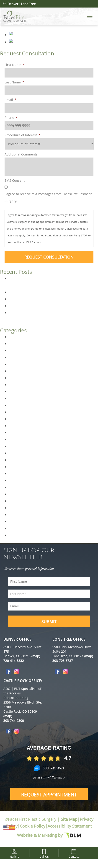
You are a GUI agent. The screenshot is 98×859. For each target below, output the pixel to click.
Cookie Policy (32, 826)
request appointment (49, 794)
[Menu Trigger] (89, 17)
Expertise (17, 377)
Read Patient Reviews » (49, 777)
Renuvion (17, 507)
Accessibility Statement (70, 826)
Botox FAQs (19, 305)
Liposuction (19, 452)
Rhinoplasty (19, 521)
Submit (49, 621)
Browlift (15, 350)
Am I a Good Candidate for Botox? (38, 298)
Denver (13, 3)
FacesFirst (17, 398)
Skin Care (17, 535)
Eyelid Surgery (21, 384)
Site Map (69, 819)
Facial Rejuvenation (25, 405)
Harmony (17, 418)
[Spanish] (12, 827)
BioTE (14, 336)
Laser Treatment (23, 432)
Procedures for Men (26, 500)
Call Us (44, 856)
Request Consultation (49, 257)
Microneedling (21, 459)
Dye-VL (15, 364)
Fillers (14, 411)
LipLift (14, 446)
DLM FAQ (17, 357)
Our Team (17, 487)
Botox (14, 343)
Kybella (15, 425)
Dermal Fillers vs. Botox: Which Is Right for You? (49, 292)
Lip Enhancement (24, 439)
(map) (35, 656)
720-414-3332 (13, 660)
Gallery (14, 856)
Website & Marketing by (40, 835)
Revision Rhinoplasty (27, 514)
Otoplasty (17, 480)
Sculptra (16, 528)
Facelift (15, 391)
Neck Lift (16, 473)
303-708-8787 (62, 660)
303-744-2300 (13, 720)
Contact (74, 856)
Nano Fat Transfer (24, 466)
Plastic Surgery (22, 494)
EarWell (15, 370)
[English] (6, 827)
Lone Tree (28, 3)
